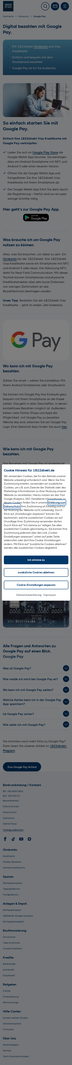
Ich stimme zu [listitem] (36, 560)
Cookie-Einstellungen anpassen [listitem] (36, 585)
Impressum (49, 595)
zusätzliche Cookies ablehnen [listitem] (36, 572)
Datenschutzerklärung (28, 595)
